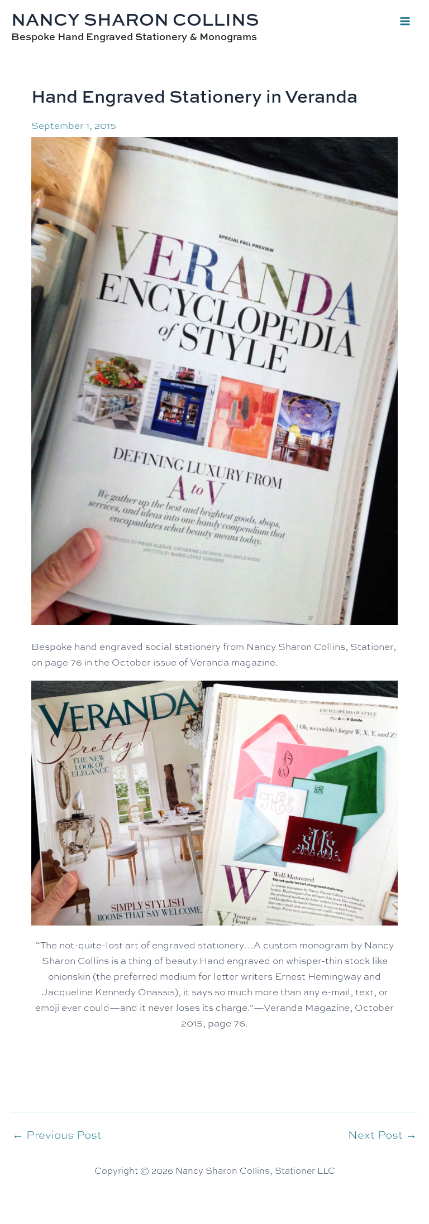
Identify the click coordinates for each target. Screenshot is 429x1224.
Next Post (382, 1134)
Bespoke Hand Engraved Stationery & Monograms (134, 37)
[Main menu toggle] (405, 21)
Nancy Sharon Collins (135, 19)
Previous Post (57, 1134)
